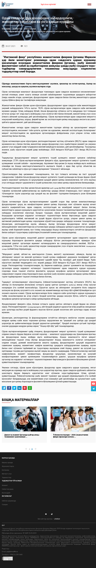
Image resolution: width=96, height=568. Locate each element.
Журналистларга (8, 466)
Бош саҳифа (6, 29)
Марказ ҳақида (7, 462)
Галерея (5, 504)
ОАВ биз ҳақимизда (9, 501)
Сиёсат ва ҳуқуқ (30, 29)
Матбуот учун (7, 474)
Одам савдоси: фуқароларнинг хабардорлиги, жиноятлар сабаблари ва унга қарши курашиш (37, 31)
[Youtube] (93, 383)
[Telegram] (93, 388)
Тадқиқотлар (17, 29)
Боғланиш (5, 470)
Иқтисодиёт (6, 493)
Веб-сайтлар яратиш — (49, 519)
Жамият (5, 485)
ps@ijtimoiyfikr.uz (12, 551)
